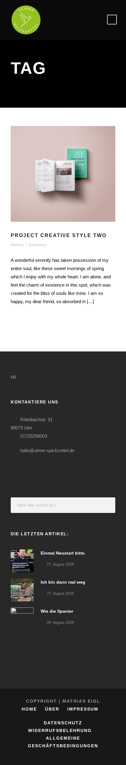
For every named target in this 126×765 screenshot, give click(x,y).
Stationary (37, 244)
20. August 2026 (60, 622)
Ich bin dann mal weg (63, 582)
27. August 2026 (60, 564)
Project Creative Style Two (58, 235)
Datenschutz (63, 722)
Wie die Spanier (57, 611)
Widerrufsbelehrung (60, 730)
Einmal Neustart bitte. (63, 553)
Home (29, 709)
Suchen (107, 505)
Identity (17, 244)
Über (52, 709)
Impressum (82, 709)
